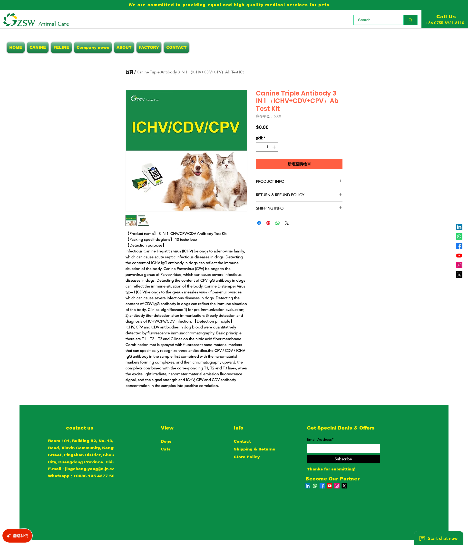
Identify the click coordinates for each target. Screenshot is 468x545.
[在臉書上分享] (259, 223)
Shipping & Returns (254, 449)
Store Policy (247, 457)
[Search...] (410, 20)
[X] (459, 274)
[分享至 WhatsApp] (278, 223)
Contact (242, 441)
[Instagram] (459, 265)
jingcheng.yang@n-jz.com (92, 469)
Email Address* (320, 439)
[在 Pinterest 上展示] (268, 223)
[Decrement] (260, 147)
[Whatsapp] (459, 236)
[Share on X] (287, 223)
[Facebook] (459, 246)
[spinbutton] (267, 147)
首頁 (129, 72)
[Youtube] (459, 255)
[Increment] (275, 147)
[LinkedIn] (459, 227)
